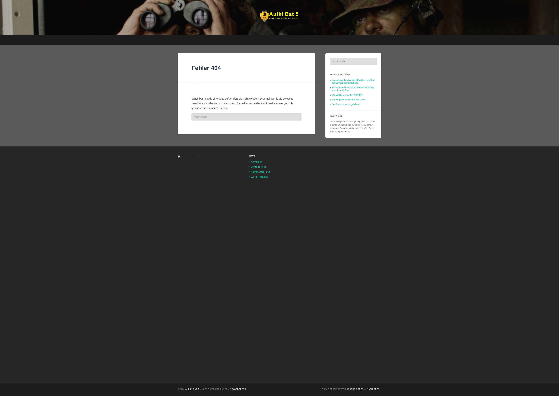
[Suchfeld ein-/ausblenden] (376, 40)
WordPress (239, 389)
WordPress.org (259, 176)
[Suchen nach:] (246, 117)
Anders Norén (355, 389)
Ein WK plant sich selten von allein (348, 99)
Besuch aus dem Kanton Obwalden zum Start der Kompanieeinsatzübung (353, 81)
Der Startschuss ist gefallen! (345, 104)
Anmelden (256, 161)
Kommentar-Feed (260, 171)
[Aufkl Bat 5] (279, 17)
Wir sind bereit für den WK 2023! (347, 95)
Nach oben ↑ (374, 389)
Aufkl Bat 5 (192, 389)
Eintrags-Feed (258, 166)
